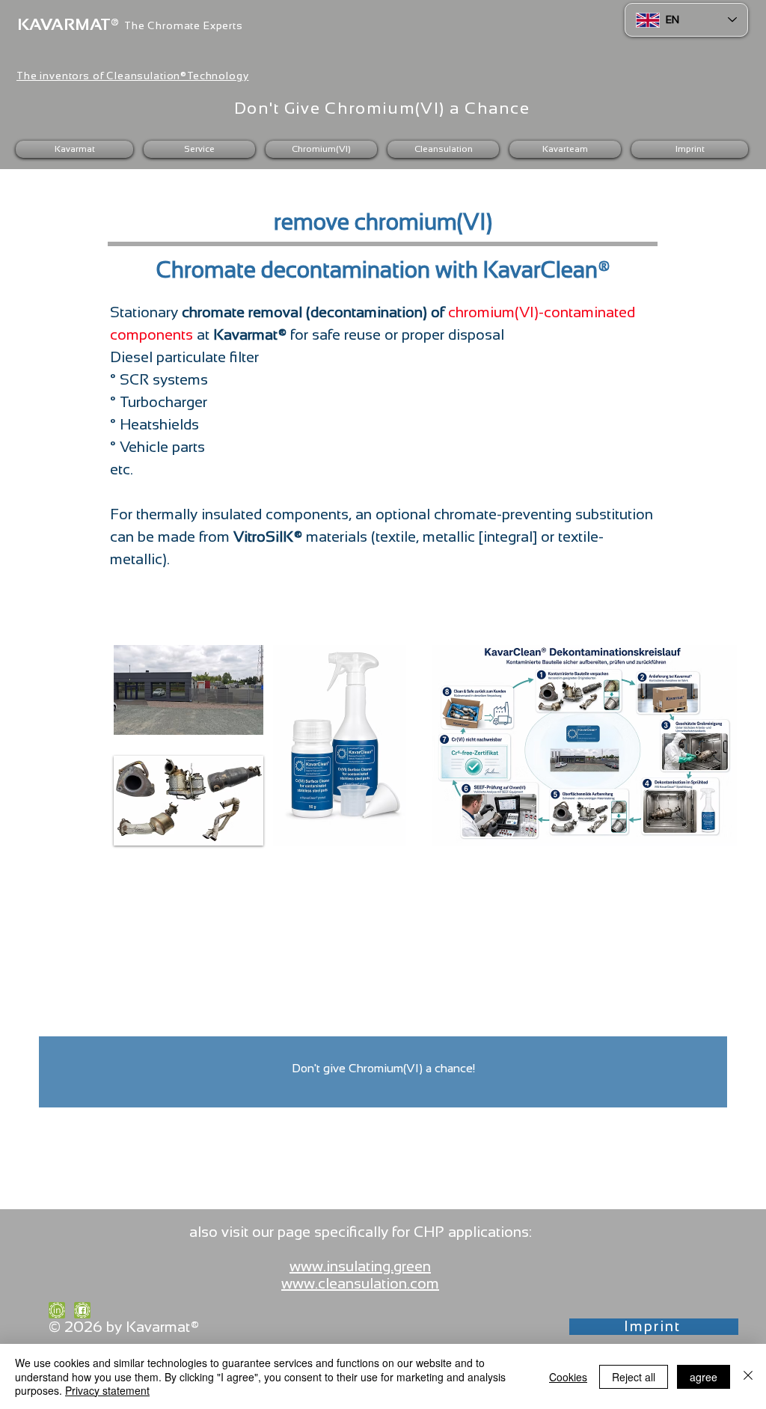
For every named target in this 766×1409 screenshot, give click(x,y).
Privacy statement (107, 1390)
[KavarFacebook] (82, 1310)
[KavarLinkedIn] (57, 1310)
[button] (199, 149)
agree (703, 1376)
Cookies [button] (568, 1376)
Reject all (633, 1376)
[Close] (748, 1376)
